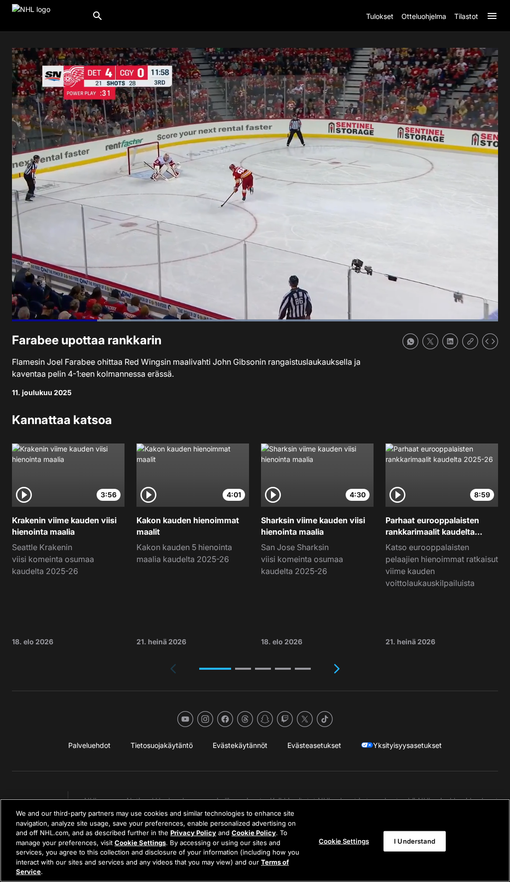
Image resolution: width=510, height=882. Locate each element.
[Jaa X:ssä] (430, 341)
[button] (215, 669)
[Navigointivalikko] (492, 16)
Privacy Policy (193, 833)
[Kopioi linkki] (470, 341)
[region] (255, 840)
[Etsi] (98, 16)
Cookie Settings (140, 843)
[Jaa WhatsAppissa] (410, 341)
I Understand (414, 841)
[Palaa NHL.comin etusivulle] (48, 16)
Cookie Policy (254, 833)
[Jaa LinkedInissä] (450, 341)
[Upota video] (490, 341)
